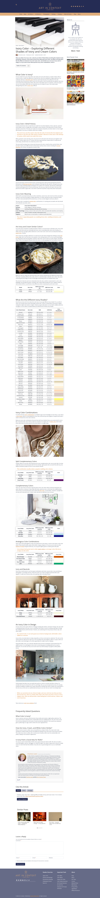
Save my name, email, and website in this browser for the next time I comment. (33, 860)
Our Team (74, 879)
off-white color (29, 79)
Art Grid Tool (60, 885)
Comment (18, 840)
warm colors (41, 549)
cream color (30, 85)
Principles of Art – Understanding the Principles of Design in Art (75, 88)
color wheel (19, 416)
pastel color (18, 233)
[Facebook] (71, 6)
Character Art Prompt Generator (62, 887)
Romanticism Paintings (48, 879)
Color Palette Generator (62, 881)
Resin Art (45, 883)
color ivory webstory (29, 703)
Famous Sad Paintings (47, 877)
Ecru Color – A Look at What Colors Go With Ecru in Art (55, 823)
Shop (75, 14)
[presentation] (24, 816)
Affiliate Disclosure (76, 890)
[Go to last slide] (19, 819)
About (79, 14)
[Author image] (16, 54)
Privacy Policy (74, 886)
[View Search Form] (16, 6)
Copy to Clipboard (22, 799)
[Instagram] (77, 6)
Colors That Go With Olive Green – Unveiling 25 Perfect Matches (23, 823)
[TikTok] (81, 6)
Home (21, 14)
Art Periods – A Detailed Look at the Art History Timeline (75, 72)
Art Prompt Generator (62, 883)
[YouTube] (75, 6)
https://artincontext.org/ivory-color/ (34, 796)
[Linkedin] (79, 6)
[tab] (18, 790)
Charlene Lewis (22, 54)
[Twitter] (83, 6)
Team (78, 51)
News (25, 14)
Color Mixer (59, 875)
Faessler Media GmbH (34, 896)
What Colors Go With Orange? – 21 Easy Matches (39, 823)
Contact (73, 881)
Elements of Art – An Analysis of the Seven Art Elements (74, 104)
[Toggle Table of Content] (28, 66)
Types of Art (45, 875)
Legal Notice (74, 888)
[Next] (60, 819)
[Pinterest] (73, 6)
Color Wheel (59, 877)
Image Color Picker (61, 879)
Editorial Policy (75, 883)
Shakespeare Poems (47, 881)
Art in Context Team (41, 777)
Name (18, 857)
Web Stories (74, 885)
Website (51, 857)
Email (34, 857)
